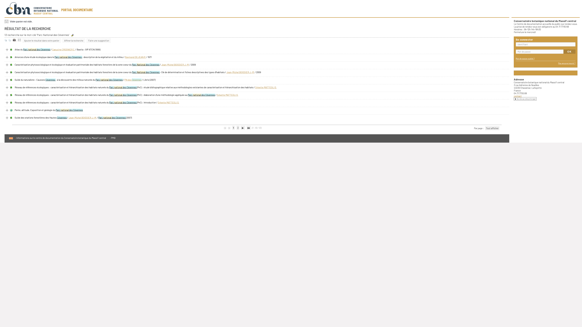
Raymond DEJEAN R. (135, 57)
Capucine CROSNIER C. (63, 49)
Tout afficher (492, 128)
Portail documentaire (77, 10)
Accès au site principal (526, 99)
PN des (133, 79)
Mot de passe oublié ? (525, 58)
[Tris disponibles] (19, 40)
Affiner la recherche (73, 40)
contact (518, 96)
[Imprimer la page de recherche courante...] (14, 40)
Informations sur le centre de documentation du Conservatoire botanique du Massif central (61, 138)
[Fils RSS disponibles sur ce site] (10, 138)
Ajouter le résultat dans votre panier (41, 40)
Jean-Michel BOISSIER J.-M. (175, 64)
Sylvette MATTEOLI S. (266, 87)
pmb (113, 138)
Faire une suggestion (98, 40)
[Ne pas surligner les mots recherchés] (72, 35)
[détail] (7, 49)
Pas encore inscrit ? (566, 63)
